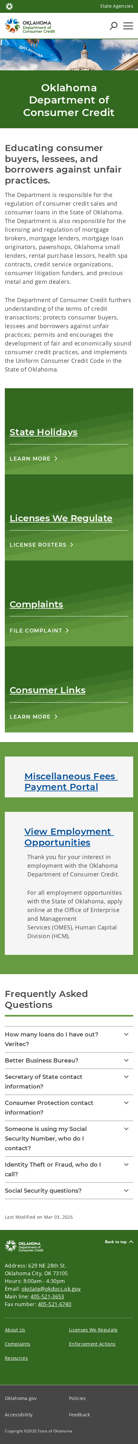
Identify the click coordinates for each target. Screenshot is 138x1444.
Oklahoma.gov (21, 1398)
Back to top (116, 1242)
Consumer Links (47, 690)
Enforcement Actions (92, 1344)
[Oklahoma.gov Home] (9, 6)
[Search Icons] (113, 25)
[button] (34, 458)
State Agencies (116, 6)
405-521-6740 (55, 1304)
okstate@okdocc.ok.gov (51, 1288)
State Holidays (43, 431)
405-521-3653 (47, 1296)
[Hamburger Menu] (128, 26)
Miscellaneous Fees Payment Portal (71, 782)
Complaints (36, 604)
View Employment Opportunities (69, 837)
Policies (77, 1398)
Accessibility (18, 1415)
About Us (15, 1330)
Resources (16, 1358)
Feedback (79, 1415)
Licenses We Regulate (61, 518)
